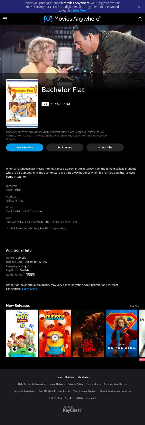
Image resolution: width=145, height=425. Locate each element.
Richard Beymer (33, 221)
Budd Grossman (32, 211)
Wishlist (107, 147)
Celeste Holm (69, 221)
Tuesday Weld (14, 221)
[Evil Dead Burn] (88, 333)
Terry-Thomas (51, 221)
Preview (67, 147)
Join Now (80, 10)
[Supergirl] (121, 333)
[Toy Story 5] (22, 333)
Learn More (29, 289)
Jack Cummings (15, 200)
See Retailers (24, 147)
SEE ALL (134, 305)
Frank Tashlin (13, 190)
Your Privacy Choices (84, 391)
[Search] (140, 19)
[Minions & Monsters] (55, 333)
